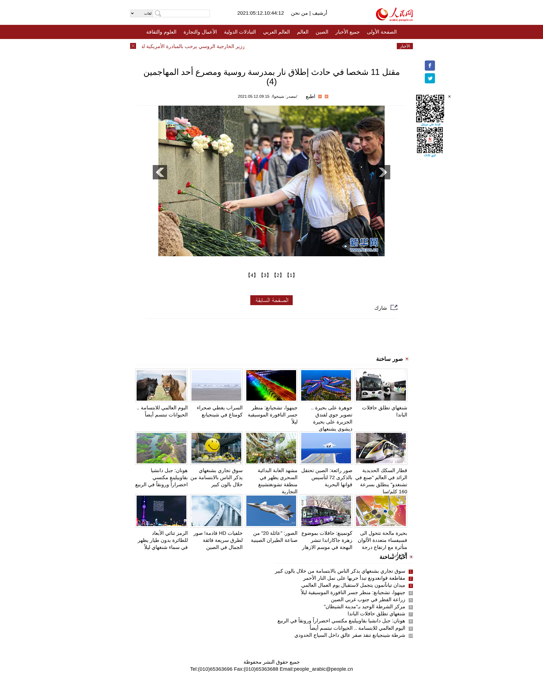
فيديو (247, 46)
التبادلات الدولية (240, 32)
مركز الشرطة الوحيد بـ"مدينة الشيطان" (364, 606)
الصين (322, 32)
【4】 (251, 275)
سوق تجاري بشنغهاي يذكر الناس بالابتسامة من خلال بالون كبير (216, 477)
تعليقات (267, 46)
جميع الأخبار (347, 32)
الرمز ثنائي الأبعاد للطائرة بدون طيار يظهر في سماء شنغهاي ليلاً (163, 540)
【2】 (278, 275)
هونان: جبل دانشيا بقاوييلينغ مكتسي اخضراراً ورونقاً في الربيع (161, 477)
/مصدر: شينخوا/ (284, 96)
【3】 (265, 275)
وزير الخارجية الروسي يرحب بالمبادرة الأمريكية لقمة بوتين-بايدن (188, 46)
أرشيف (319, 13)
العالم (303, 32)
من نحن (300, 13)
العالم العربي (276, 32)
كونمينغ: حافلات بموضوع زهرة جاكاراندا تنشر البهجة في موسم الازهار (326, 540)
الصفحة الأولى (382, 32)
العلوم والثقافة (161, 32)
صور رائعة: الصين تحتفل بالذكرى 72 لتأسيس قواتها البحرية (326, 477)
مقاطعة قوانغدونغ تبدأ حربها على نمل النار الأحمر (354, 578)
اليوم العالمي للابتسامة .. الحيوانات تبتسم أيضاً (357, 628)
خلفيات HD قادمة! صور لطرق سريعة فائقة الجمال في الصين (218, 540)
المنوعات (291, 46)
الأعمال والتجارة (200, 32)
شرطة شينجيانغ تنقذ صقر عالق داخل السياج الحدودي (349, 635)
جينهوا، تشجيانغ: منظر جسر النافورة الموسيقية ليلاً (273, 415)
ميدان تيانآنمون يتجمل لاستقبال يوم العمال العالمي (353, 585)
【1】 (291, 275)
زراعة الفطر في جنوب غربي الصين (368, 599)
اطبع (310, 96)
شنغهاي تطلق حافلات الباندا (376, 613)
